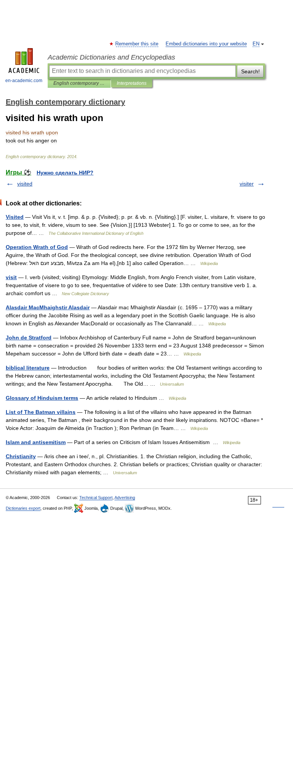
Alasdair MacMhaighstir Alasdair (48, 307)
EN (256, 44)
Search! (250, 71)
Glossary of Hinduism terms (42, 398)
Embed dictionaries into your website (206, 44)
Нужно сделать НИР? (65, 173)
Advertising (124, 497)
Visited (15, 217)
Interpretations (131, 83)
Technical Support (96, 497)
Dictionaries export (23, 508)
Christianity (21, 456)
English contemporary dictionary (79, 83)
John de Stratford (29, 337)
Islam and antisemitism (36, 442)
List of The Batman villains (41, 412)
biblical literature (28, 368)
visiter (247, 184)
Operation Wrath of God (37, 247)
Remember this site (137, 44)
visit (11, 277)
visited (24, 184)
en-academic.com (23, 80)
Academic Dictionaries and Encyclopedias (111, 57)
